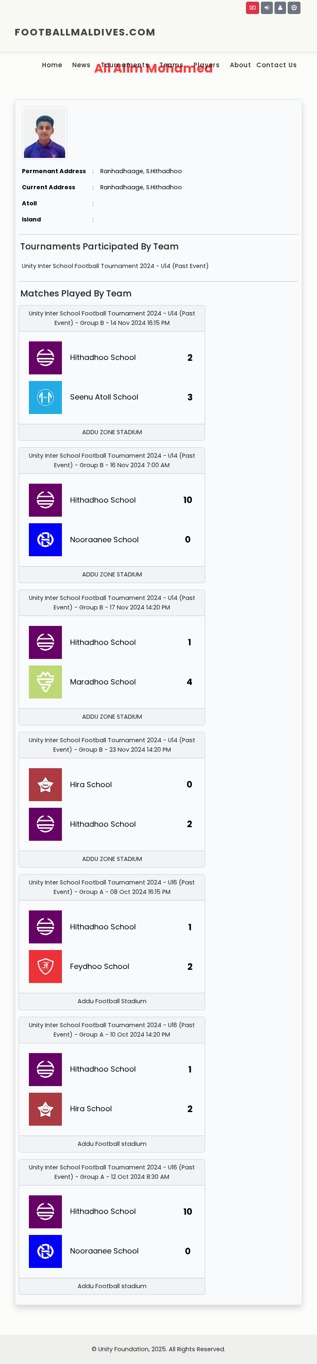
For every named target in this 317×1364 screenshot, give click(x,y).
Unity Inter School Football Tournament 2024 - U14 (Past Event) (115, 266)
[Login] (267, 8)
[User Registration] (280, 8)
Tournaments (125, 65)
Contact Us (276, 65)
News (81, 65)
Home (52, 65)
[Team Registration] (294, 8)
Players (207, 65)
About (240, 65)
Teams (171, 65)
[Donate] (252, 8)
